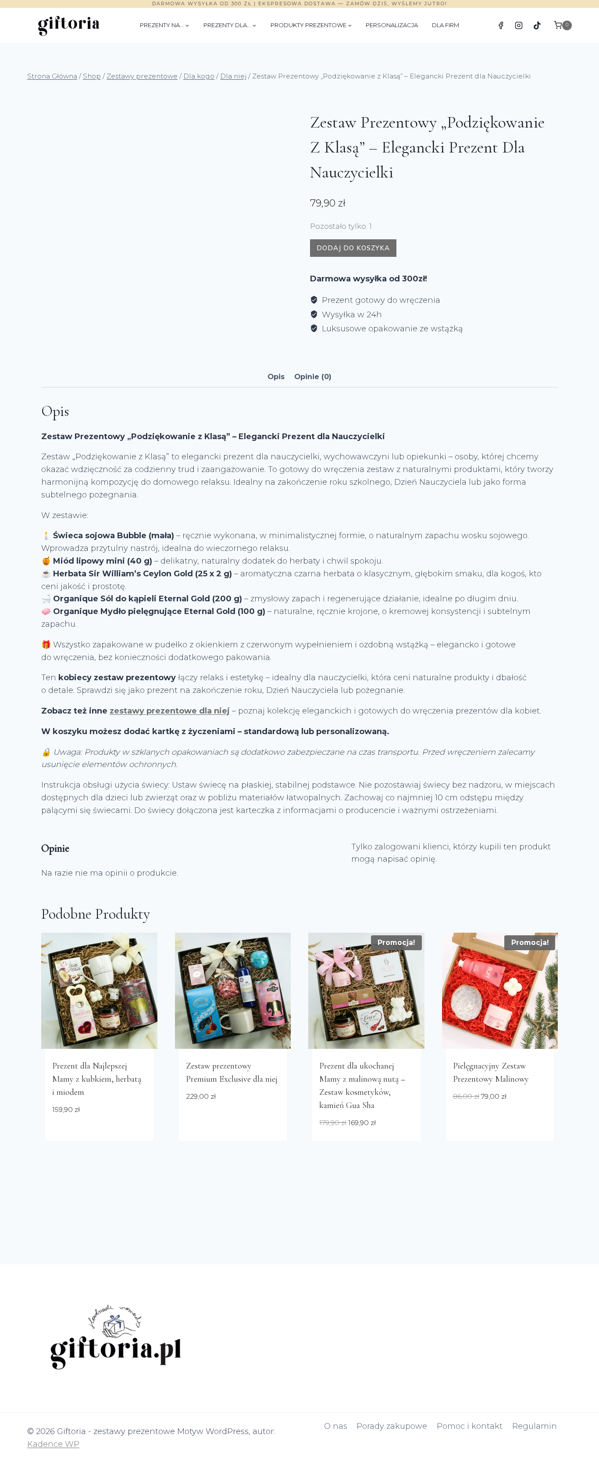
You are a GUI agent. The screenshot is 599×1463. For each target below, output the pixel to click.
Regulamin (534, 1426)
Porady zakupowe (392, 1426)
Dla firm (445, 24)
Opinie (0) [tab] (313, 376)
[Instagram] (519, 25)
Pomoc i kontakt (470, 1426)
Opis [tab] (276, 376)
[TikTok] (537, 25)
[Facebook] (501, 25)
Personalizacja (392, 24)
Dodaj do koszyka (353, 248)
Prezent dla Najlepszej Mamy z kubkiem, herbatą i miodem (96, 1079)
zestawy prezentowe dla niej (170, 711)
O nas (335, 1426)
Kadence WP (53, 1444)
